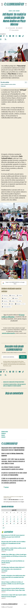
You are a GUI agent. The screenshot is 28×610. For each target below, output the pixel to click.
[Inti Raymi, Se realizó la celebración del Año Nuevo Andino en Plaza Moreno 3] (14, 264)
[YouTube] (20, 36)
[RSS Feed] (5, 39)
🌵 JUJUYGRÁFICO (7, 546)
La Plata (13, 10)
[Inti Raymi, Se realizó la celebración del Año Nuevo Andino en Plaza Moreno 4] (14, 283)
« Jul (3, 542)
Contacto (3, 451)
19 (10, 535)
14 (17, 533)
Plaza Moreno (5, 380)
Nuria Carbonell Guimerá (21, 378)
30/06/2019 (20, 28)
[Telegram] (10, 36)
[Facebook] (3, 36)
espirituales (5, 378)
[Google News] (1, 36)
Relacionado (3, 86)
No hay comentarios (14, 30)
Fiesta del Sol (10, 378)
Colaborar (3, 448)
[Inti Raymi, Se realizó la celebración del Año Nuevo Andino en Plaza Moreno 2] (14, 245)
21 (17, 535)
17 (3, 535)
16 (24, 533)
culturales (21, 377)
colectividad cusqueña (7, 377)
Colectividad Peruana (15, 377)
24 (3, 537)
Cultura (10, 10)
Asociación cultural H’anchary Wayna (16, 375)
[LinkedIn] (13, 36)
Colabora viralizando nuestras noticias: (8, 84)
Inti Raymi (14, 378)
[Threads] (0, 39)
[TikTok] (23, 36)
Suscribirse (23, 371)
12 (10, 533)
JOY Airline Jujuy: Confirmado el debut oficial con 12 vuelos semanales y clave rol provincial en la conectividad (12, 583)
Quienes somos (4, 446)
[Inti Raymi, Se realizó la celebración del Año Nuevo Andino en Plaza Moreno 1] (14, 226)
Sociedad (17, 10)
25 (6, 537)
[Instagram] (16, 36)
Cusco (24, 377)
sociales (9, 380)
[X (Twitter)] (7, 36)
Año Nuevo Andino (6, 375)
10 (3, 533)
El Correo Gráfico (12, 28)
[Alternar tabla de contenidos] (25, 82)
